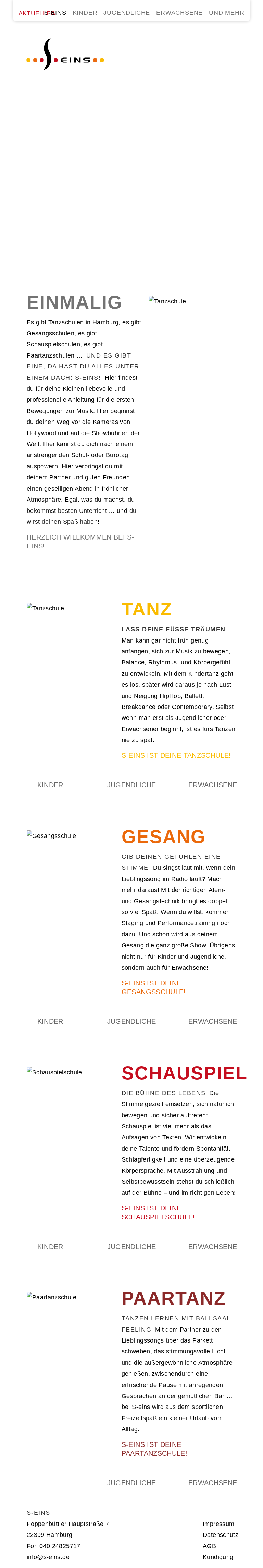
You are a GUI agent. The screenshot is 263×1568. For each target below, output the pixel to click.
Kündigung (218, 1557)
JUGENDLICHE (126, 12)
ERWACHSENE (179, 12)
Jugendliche (131, 785)
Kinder (50, 785)
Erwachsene (212, 785)
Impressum (218, 1523)
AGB (209, 1546)
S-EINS (55, 12)
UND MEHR (226, 12)
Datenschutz (220, 1534)
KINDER (85, 12)
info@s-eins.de (48, 1557)
